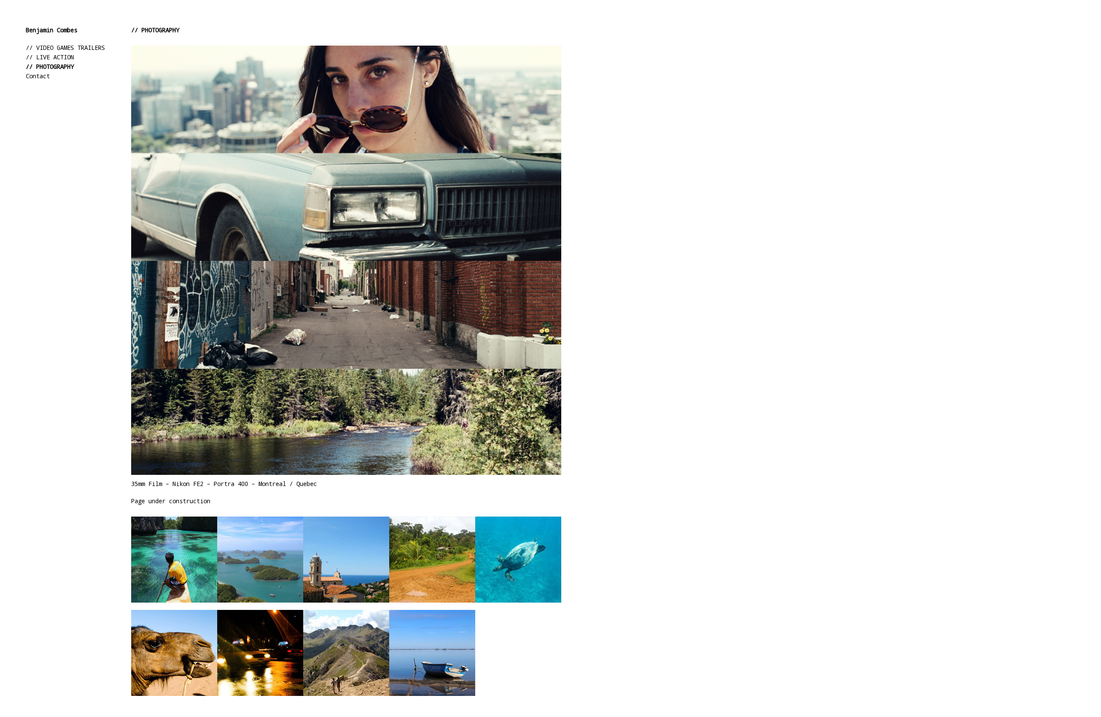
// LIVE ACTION (50, 57)
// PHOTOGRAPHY (50, 66)
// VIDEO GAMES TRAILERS (65, 47)
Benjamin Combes (51, 30)
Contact (38, 76)
